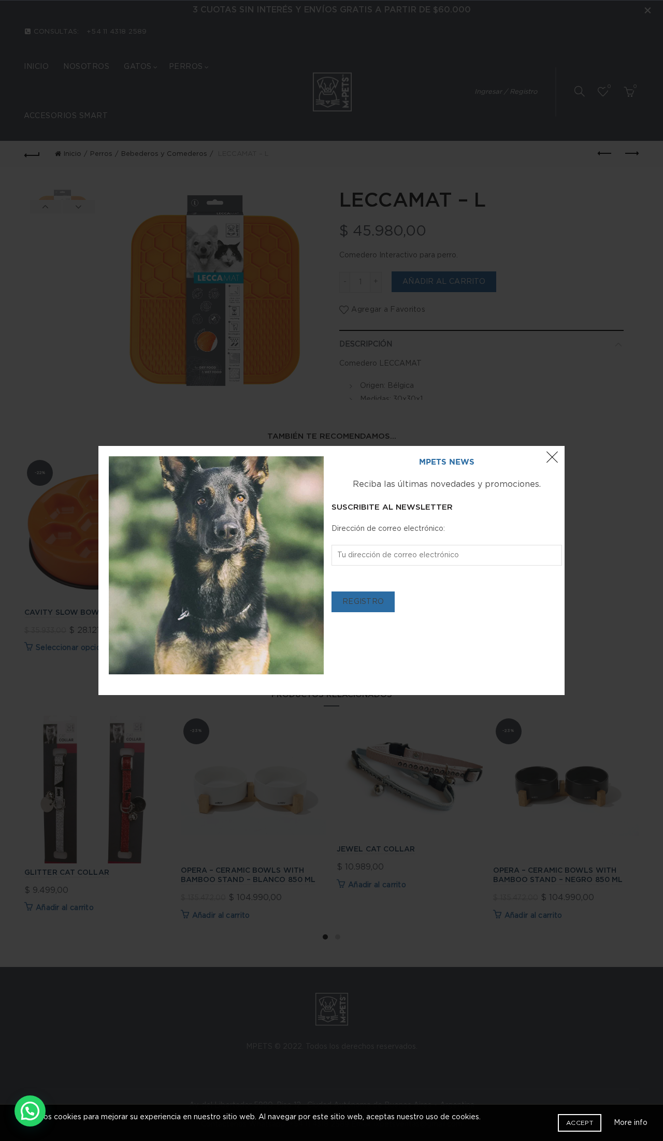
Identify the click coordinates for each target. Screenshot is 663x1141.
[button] (30, 1110)
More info (630, 1122)
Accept (579, 1123)
